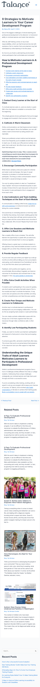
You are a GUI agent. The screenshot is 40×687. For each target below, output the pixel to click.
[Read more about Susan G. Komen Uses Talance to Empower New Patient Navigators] (20, 487)
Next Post (35, 400)
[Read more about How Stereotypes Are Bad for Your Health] (20, 541)
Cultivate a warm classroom (14, 73)
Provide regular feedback (13, 87)
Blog (5, 420)
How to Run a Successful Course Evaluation (16, 662)
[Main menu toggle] (36, 5)
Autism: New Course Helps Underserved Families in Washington (19, 608)
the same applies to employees (23, 276)
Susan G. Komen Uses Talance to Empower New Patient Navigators (18, 501)
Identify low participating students (16, 96)
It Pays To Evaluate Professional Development (17, 417)
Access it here (16, 161)
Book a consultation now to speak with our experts (18, 392)
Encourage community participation (17, 75)
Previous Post (6, 400)
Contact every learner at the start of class (19, 71)
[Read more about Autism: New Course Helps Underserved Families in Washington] (20, 594)
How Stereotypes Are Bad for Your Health (18, 555)
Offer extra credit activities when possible (19, 89)
